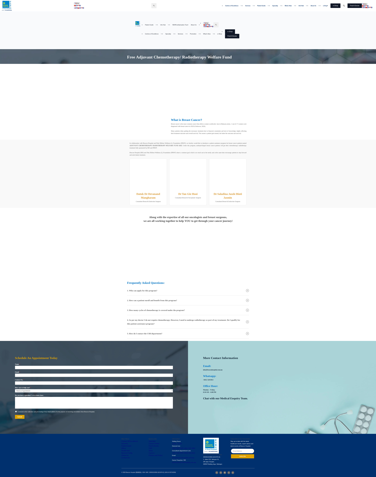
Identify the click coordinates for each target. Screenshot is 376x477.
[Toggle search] (153, 5)
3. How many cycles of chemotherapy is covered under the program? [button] (156, 312)
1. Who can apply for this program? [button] (142, 293)
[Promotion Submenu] (200, 33)
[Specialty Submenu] (281, 5)
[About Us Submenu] (319, 5)
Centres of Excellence (231, 5)
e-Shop (325, 5)
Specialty (275, 5)
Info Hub (301, 5)
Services (247, 5)
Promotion (193, 34)
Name (17, 367)
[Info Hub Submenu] (307, 5)
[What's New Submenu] (295, 5)
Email (17, 374)
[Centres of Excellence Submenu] (242, 5)
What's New (288, 5)
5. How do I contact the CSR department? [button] (144, 336)
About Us (313, 5)
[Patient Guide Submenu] (269, 5)
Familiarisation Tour (180, 25)
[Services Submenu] (254, 5)
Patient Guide (261, 5)
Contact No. (19, 382)
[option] (94, 385)
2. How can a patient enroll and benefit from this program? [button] (152, 303)
